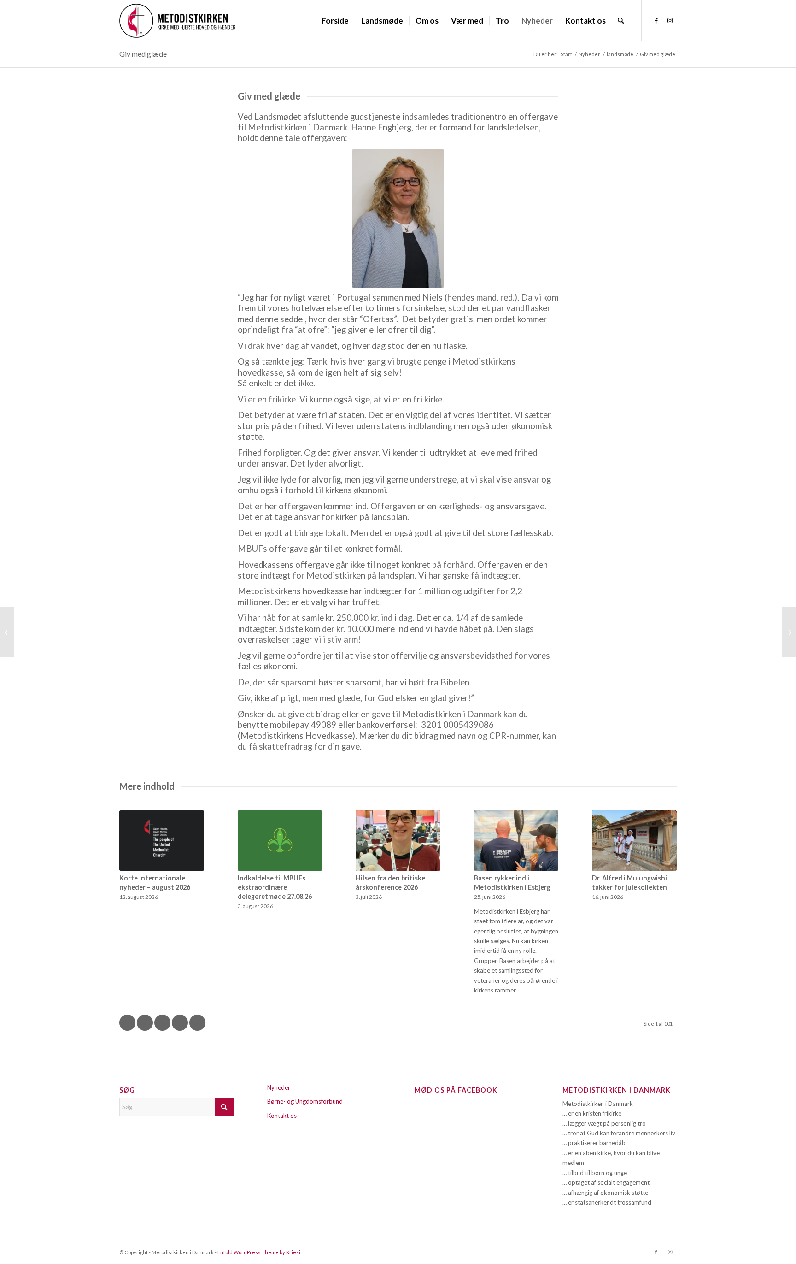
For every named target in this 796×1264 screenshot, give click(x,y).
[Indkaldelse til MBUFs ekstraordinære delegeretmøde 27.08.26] (280, 840)
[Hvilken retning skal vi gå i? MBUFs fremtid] (789, 632)
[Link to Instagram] (670, 20)
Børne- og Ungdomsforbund (305, 1101)
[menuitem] (335, 20)
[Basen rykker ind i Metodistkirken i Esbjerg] (516, 840)
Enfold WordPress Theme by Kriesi (258, 1252)
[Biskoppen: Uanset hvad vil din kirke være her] (7, 632)
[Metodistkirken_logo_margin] (177, 20)
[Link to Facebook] (656, 20)
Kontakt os (282, 1115)
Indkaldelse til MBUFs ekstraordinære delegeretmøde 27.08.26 (275, 887)
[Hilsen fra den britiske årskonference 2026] (398, 840)
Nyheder (278, 1087)
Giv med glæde (143, 53)
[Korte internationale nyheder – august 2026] (161, 840)
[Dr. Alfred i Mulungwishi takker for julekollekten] (634, 840)
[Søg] (621, 20)
